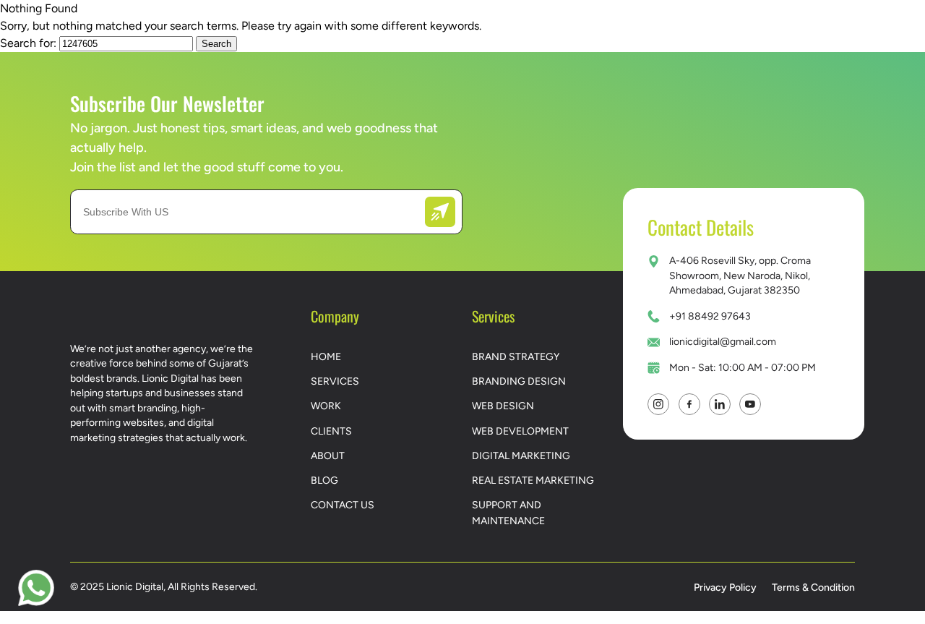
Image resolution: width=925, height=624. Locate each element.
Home (326, 356)
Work (345, 36)
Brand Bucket (629, 36)
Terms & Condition (813, 587)
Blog (324, 480)
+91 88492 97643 (710, 316)
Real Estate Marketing (533, 480)
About (328, 455)
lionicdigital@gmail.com (722, 341)
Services (250, 37)
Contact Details (701, 227)
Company (509, 36)
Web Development (520, 431)
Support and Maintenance (508, 512)
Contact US (773, 37)
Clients (421, 36)
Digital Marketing (521, 455)
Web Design (503, 405)
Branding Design (519, 381)
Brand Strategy (515, 356)
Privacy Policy (725, 587)
